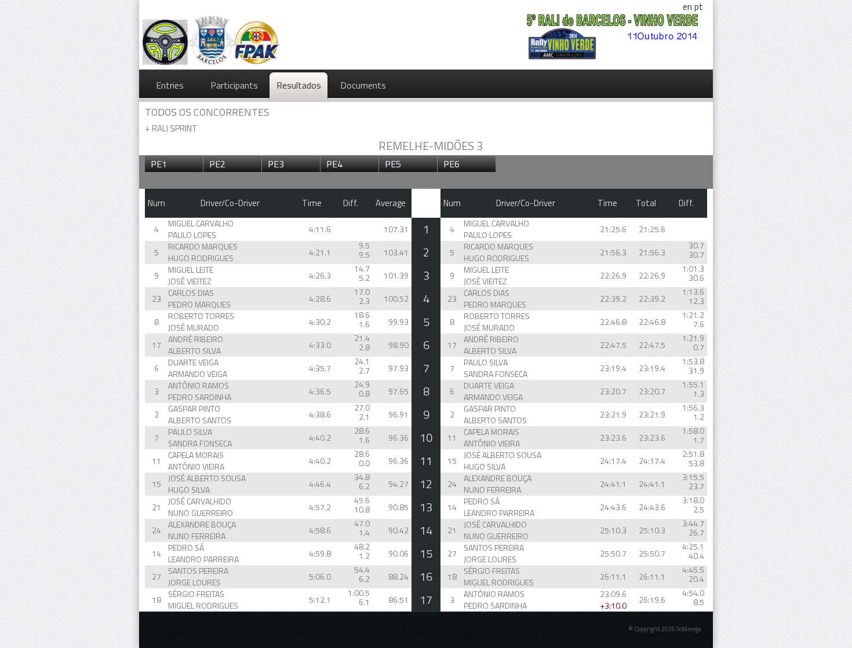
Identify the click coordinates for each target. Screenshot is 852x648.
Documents (363, 85)
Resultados (298, 85)
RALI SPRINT (171, 128)
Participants (234, 85)
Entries (170, 85)
